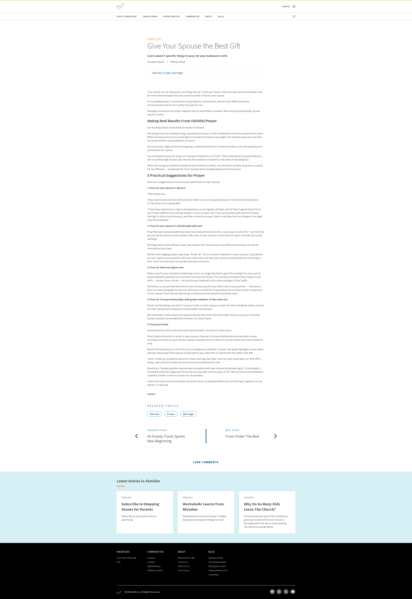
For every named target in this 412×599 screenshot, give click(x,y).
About (208, 16)
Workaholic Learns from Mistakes (203, 506)
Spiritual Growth (215, 557)
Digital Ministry (154, 566)
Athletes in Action (155, 570)
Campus (151, 557)
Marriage (177, 73)
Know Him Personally (126, 557)
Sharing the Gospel (217, 566)
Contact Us (183, 562)
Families (151, 562)
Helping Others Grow (218, 570)
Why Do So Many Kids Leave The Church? (262, 506)
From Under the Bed (242, 436)
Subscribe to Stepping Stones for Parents (140, 506)
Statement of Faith (186, 557)
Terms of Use (184, 566)
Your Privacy (183, 570)
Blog (221, 16)
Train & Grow (149, 16)
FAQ (118, 562)
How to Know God (127, 16)
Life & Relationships (217, 562)
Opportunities (171, 16)
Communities (192, 16)
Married (157, 73)
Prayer (167, 73)
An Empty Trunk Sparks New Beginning (166, 438)
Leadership (213, 574)
